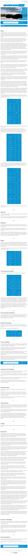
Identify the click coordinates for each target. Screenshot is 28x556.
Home (5, 5)
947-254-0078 (25, 2)
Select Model (10, 5)
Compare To (15, 5)
